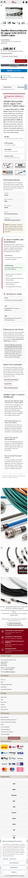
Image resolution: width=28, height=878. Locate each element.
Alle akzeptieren (14, 863)
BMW (14, 789)
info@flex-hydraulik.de (9, 671)
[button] (23, 2)
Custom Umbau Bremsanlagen (8, 722)
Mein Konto (3, 702)
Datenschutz (13, 858)
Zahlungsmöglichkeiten (6, 684)
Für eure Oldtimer (5, 727)
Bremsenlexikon (5, 717)
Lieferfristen (4, 687)
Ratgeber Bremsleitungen (15, 623)
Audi (14, 783)
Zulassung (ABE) (5, 734)
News (2, 682)
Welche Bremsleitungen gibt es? (9, 719)
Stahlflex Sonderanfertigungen (15, 625)
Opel (14, 806)
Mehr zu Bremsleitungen (11, 387)
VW (14, 830)
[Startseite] (1, 5)
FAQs (2, 724)
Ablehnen (14, 872)
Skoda (14, 818)
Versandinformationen (6, 689)
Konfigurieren (14, 867)
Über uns (3, 679)
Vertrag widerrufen (14, 738)
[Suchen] (5, 2)
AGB (2, 699)
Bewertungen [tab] (21, 87)
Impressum (5, 858)
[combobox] (14, 56)
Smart (14, 824)
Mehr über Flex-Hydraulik (11, 379)
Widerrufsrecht (4, 709)
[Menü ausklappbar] (1, 2)
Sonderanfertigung (5, 729)
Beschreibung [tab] (7, 87)
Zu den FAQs (8, 383)
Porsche (14, 812)
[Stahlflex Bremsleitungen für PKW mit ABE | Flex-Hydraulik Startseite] (14, 2)
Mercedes (14, 795)
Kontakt (3, 704)
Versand (22, 875)
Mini (14, 801)
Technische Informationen (7, 731)
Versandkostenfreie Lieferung (16, 51)
